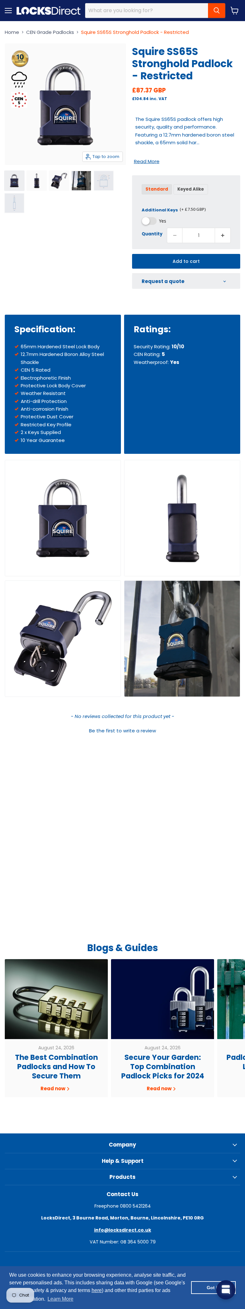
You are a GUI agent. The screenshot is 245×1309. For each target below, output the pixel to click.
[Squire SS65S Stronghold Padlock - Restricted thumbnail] (14, 180)
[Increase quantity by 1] (223, 235)
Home (12, 32)
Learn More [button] (60, 1299)
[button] (122, 730)
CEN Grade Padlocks (50, 32)
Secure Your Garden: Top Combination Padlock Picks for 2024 (162, 1066)
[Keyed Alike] (192, 196)
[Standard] (158, 196)
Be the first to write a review (122, 730)
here (97, 1290)
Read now (53, 1088)
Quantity (152, 233)
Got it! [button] (213, 1287)
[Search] (216, 10)
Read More (147, 161)
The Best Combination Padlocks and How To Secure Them (56, 1066)
